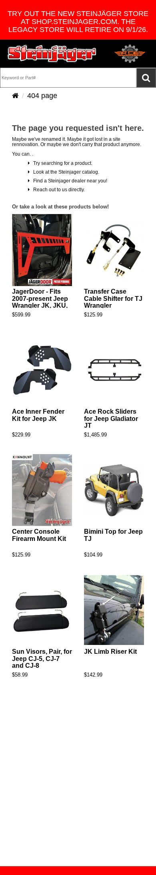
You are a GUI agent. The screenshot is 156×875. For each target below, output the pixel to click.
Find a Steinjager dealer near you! (68, 181)
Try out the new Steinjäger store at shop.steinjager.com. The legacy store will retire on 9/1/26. (78, 22)
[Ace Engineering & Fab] (130, 54)
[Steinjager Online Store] (52, 54)
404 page (42, 96)
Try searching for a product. (61, 163)
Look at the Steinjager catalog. (64, 172)
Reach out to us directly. (57, 189)
